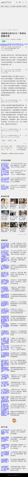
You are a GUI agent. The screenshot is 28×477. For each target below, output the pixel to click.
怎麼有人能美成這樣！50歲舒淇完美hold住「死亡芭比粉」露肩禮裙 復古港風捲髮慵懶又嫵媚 (18, 399)
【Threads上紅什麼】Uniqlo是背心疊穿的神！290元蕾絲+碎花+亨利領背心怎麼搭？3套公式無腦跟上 (18, 166)
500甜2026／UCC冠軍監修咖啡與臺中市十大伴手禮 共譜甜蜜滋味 (18, 332)
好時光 (24, 6)
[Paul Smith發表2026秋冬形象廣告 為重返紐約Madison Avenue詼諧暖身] (5, 180)
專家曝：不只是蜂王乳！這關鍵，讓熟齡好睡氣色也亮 (4, 206)
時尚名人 (7, 6)
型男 (15, 140)
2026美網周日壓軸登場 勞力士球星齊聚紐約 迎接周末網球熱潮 (18, 296)
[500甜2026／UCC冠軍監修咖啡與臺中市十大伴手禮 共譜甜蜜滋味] (5, 333)
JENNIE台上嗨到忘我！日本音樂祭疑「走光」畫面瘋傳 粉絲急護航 (18, 431)
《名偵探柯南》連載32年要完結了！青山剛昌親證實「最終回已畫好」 (18, 453)
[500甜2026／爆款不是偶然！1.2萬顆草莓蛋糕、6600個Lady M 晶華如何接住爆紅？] (5, 289)
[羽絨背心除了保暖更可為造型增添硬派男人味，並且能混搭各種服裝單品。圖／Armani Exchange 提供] (14, 45)
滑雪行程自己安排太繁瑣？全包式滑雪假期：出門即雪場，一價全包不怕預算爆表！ (4, 218)
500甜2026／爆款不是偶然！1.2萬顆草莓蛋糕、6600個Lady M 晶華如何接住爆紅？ (18, 289)
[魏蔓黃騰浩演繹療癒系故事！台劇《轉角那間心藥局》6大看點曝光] (5, 370)
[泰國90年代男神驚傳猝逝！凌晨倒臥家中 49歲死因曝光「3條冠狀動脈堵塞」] (5, 413)
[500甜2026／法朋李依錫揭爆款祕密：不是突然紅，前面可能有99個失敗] (5, 282)
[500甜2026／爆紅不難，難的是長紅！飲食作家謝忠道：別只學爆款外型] (5, 274)
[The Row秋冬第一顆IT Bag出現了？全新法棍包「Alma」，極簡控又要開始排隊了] (5, 173)
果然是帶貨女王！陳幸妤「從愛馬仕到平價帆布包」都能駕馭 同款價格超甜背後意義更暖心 (23, 230)
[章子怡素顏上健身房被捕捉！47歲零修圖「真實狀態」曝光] (5, 461)
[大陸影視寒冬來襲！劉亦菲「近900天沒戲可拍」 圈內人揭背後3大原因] (5, 384)
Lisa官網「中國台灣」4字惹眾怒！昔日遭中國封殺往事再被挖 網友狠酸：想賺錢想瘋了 (18, 245)
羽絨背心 (3, 140)
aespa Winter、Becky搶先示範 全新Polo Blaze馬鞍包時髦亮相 (18, 187)
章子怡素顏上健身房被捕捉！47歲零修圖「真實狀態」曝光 (14, 230)
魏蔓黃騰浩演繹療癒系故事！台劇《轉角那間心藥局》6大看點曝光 (14, 206)
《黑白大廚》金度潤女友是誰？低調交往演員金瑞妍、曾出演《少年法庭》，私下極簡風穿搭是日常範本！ (18, 406)
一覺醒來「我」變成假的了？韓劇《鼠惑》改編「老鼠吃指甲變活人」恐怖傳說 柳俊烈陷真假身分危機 (18, 341)
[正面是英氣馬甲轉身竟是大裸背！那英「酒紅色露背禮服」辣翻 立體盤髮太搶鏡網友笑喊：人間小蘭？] (5, 318)
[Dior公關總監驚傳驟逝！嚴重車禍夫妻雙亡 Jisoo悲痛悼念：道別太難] (5, 439)
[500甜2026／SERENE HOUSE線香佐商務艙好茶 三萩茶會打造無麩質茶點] (5, 311)
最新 (2, 6)
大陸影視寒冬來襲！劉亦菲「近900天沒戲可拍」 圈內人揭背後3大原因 (18, 384)
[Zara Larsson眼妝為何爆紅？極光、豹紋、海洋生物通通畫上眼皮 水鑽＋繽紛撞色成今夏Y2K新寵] (5, 362)
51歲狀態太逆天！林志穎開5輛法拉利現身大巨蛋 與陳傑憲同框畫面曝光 (18, 354)
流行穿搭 (13, 6)
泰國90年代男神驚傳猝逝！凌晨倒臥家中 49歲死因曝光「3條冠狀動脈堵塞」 (18, 413)
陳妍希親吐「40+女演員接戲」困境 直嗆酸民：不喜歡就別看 (18, 324)
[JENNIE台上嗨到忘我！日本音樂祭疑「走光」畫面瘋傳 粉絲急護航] (5, 432)
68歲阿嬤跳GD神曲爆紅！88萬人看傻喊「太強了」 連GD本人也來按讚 (18, 446)
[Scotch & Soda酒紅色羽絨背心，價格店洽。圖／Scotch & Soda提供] (14, 127)
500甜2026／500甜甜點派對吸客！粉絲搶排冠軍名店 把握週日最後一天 (18, 267)
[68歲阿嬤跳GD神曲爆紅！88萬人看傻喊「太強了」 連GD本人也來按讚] (5, 447)
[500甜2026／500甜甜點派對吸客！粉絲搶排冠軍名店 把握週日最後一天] (5, 267)
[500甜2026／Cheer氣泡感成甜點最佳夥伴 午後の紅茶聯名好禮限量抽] (5, 304)
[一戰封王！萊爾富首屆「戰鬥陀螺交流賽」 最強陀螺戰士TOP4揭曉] (5, 260)
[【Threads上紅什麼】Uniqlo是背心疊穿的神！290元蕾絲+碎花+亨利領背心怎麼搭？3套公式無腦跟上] (5, 165)
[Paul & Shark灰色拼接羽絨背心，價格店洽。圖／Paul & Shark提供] (14, 98)
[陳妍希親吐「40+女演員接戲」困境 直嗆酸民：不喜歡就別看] (5, 326)
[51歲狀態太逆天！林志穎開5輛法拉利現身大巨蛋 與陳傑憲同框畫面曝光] (5, 355)
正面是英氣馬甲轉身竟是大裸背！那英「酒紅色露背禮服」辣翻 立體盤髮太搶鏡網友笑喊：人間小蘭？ (18, 319)
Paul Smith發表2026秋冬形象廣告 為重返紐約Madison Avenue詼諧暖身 (18, 179)
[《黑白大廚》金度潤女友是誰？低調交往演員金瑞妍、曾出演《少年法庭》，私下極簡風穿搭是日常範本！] (5, 406)
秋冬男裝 (10, 140)
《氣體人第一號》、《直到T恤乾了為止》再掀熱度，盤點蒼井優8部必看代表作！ (18, 391)
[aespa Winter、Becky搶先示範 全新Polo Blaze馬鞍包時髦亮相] (5, 187)
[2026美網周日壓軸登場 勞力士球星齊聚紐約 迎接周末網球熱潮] (5, 296)
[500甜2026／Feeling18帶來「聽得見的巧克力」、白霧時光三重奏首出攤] (5, 377)
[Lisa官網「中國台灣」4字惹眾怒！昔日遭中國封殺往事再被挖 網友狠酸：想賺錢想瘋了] (5, 245)
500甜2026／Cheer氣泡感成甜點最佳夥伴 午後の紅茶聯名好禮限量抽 (18, 303)
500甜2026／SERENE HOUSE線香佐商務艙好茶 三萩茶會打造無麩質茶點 (18, 310)
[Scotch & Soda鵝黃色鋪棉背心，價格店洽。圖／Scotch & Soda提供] (14, 133)
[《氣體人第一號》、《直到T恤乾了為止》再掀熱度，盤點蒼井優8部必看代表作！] (5, 391)
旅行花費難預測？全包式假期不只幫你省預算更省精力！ (22, 206)
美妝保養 (19, 6)
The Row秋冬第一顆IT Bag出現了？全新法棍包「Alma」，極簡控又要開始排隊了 (18, 173)
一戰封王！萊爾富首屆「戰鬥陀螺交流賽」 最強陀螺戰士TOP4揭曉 (18, 259)
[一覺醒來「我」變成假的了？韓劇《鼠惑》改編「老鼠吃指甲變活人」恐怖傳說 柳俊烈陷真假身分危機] (5, 340)
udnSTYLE (3, 29)
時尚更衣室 (15, 29)
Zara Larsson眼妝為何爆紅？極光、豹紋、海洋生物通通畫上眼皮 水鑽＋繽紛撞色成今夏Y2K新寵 (18, 362)
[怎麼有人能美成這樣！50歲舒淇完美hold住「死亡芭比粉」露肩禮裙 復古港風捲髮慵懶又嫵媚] (5, 399)
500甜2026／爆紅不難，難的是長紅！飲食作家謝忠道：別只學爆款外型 (18, 274)
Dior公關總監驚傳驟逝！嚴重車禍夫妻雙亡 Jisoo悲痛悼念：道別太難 (18, 439)
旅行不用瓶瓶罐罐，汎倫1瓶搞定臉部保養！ (5, 230)
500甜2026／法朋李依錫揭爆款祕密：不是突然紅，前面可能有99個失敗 (18, 281)
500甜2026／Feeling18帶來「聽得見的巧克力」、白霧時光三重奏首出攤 (18, 376)
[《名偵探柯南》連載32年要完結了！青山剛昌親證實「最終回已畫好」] (5, 454)
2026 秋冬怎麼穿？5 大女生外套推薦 (14, 218)
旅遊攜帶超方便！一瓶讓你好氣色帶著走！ (22, 218)
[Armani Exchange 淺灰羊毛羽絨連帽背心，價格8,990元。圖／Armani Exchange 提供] (14, 67)
